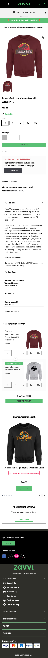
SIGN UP (9, 543)
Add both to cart (24, 401)
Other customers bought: (24, 416)
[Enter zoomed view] (42, 37)
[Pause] (46, 13)
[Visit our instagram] (16, 556)
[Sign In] (38, 4)
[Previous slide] (40, 496)
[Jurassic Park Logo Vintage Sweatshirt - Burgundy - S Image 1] (7, 86)
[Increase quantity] (17, 137)
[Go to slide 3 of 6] (6, 495)
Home (5, 27)
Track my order (13, 600)
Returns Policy (13, 587)
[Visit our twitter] (10, 556)
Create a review (24, 519)
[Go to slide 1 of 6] (2, 495)
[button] (24, 114)
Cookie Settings (13, 604)
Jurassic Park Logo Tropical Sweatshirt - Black (24, 468)
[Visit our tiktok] (23, 556)
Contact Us (11, 583)
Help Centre (11, 596)
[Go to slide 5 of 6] (9, 495)
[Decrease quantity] (4, 137)
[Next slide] (44, 496)
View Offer (14, 170)
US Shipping (12, 591)
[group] (24, 56)
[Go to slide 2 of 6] (4, 495)
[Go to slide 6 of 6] (11, 495)
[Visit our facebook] (4, 556)
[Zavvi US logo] (24, 4)
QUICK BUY (24, 489)
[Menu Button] (3, 4)
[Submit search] (9, 4)
